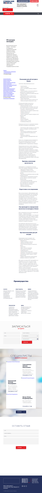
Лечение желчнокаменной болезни (10, 85)
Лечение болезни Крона (7, 92)
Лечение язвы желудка (7, 86)
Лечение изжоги (6, 87)
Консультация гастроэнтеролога (9, 91)
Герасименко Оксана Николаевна (27, 366)
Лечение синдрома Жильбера (9, 96)
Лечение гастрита (6, 81)
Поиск (5, 9)
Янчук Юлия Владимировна (27, 397)
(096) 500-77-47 (25, 481)
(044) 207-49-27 (25, 478)
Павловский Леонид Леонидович (12, 382)
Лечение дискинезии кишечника (9, 82)
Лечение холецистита (7, 83)
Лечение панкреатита (7, 80)
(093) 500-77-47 (25, 479)
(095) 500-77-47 (25, 480)
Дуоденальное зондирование (8, 98)
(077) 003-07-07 (26, 482)
